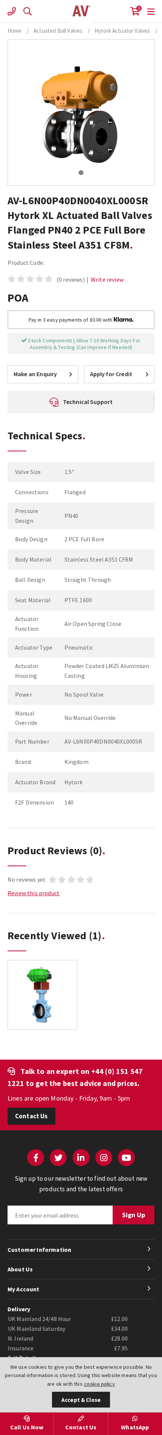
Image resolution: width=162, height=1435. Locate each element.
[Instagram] (103, 1157)
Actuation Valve (81, 11)
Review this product (34, 893)
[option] (42, 998)
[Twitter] (58, 1157)
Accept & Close (81, 1399)
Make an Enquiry (35, 374)
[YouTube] (126, 1157)
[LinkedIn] (81, 1157)
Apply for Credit (111, 374)
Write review (107, 279)
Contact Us (31, 1116)
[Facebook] (35, 1157)
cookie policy (99, 1383)
